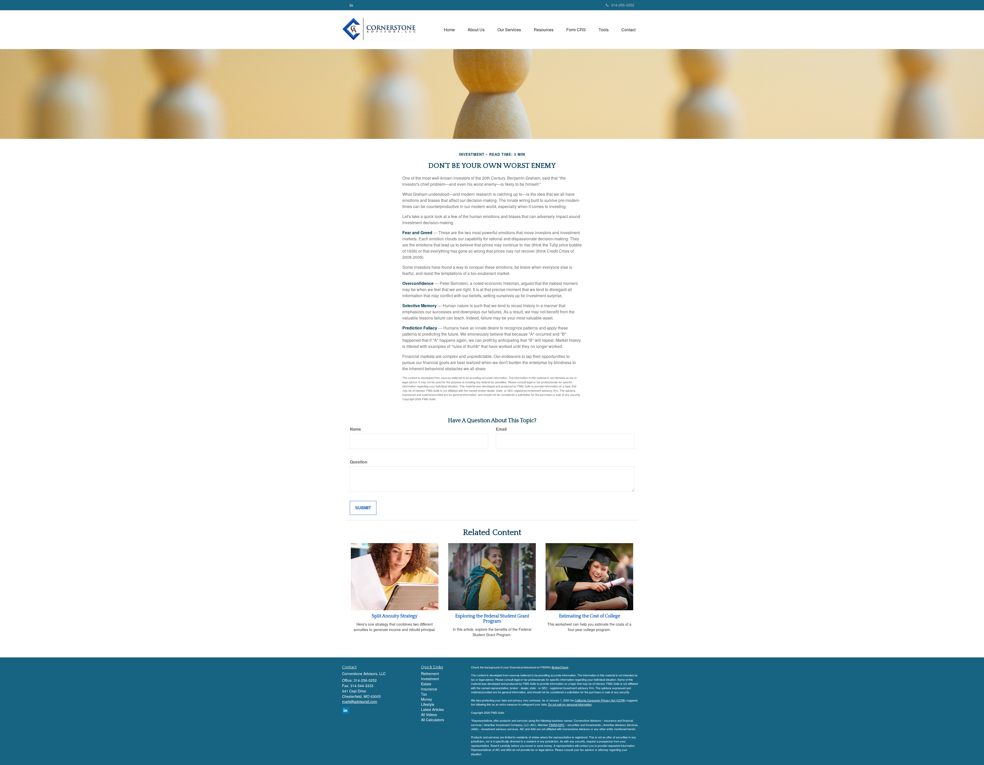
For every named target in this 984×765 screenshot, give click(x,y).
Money (426, 699)
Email (501, 429)
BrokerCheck (560, 667)
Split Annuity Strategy (394, 616)
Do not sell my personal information (570, 704)
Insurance (429, 688)
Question (358, 462)
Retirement (430, 673)
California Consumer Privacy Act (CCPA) (600, 700)
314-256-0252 (622, 4)
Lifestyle (427, 704)
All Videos (429, 714)
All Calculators (432, 719)
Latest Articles (432, 709)
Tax (424, 694)
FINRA (553, 725)
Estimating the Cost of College (589, 616)
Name (355, 429)
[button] (476, 29)
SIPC (561, 725)
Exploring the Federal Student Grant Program (492, 619)
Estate (426, 683)
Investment (430, 678)
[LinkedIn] (351, 4)
